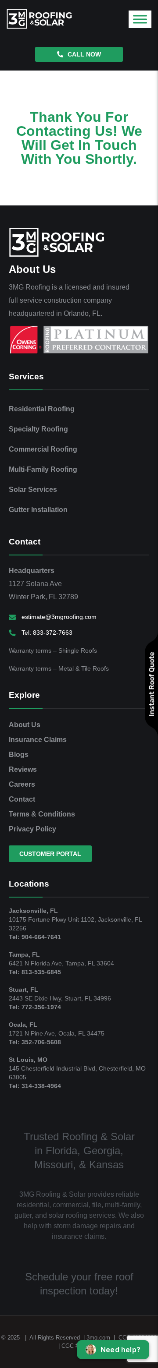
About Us (24, 724)
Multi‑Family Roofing (43, 469)
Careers (22, 784)
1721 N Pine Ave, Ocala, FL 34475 (56, 1033)
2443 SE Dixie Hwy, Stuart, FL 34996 (60, 998)
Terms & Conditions (42, 814)
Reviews (23, 769)
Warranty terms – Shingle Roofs (53, 650)
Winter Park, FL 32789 (43, 597)
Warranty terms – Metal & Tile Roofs (59, 668)
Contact (22, 799)
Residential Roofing (42, 409)
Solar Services (33, 489)
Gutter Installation (38, 509)
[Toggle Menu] (140, 19)
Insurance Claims (38, 739)
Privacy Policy (32, 829)
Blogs (19, 754)
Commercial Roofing (43, 449)
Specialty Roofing (38, 429)
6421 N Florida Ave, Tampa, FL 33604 (61, 963)
